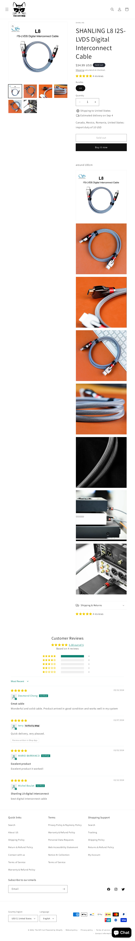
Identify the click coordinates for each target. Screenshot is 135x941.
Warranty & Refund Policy (21, 869)
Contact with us (16, 854)
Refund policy (71, 930)
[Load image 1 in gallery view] (15, 91)
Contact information (104, 933)
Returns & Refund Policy (101, 847)
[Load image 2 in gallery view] (30, 91)
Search (11, 824)
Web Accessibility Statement (63, 847)
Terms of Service (17, 862)
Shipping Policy (16, 839)
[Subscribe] (63, 889)
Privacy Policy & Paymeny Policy (65, 824)
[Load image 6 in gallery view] (30, 106)
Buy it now (101, 147)
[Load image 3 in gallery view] (45, 91)
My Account (94, 854)
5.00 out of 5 (76, 645)
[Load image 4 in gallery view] (61, 91)
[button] (7, 9)
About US (13, 832)
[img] (19, 690)
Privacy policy (87, 930)
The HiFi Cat (40, 930)
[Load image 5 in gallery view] (15, 106)
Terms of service (103, 930)
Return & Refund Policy (20, 847)
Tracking (92, 832)
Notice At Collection (59, 854)
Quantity (80, 95)
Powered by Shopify (54, 930)
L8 (82, 89)
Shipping (80, 70)
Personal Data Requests (61, 839)
